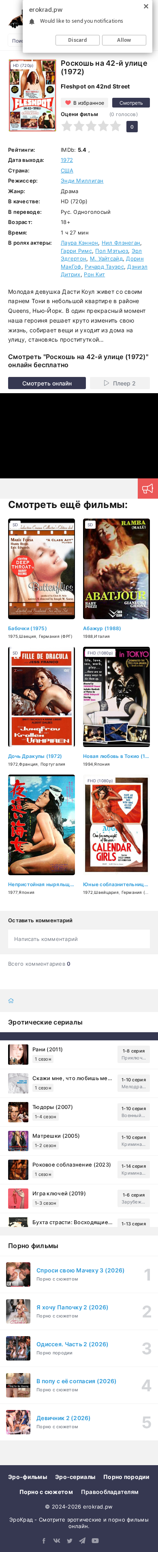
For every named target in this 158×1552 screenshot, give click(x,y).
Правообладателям (110, 1491)
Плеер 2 (124, 383)
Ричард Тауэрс (104, 266)
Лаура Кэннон (79, 242)
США (67, 170)
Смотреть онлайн (47, 383)
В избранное (88, 103)
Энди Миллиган (82, 180)
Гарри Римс (76, 251)
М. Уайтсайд (106, 258)
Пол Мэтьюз (111, 251)
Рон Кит (94, 274)
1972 (67, 160)
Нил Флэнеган (121, 242)
